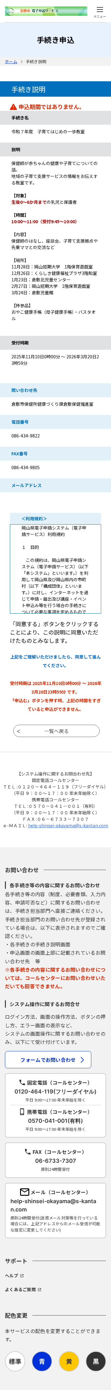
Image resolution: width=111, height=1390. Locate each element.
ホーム (11, 61)
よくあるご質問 (20, 1289)
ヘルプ (11, 1275)
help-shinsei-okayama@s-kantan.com (68, 825)
